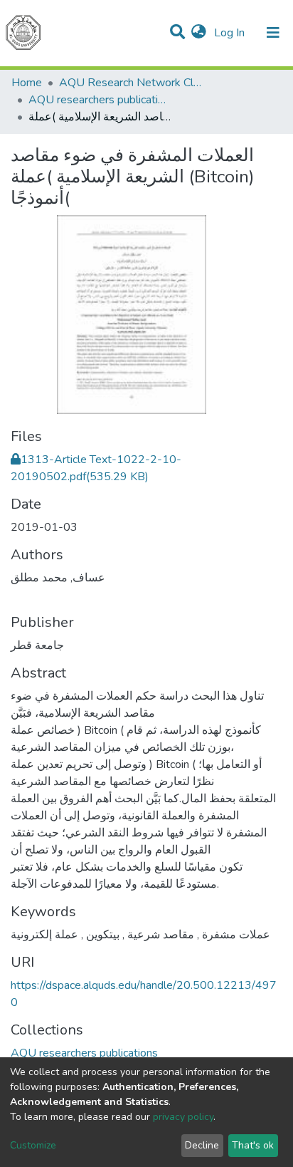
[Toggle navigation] (273, 33)
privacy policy (183, 1117)
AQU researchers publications (99, 100)
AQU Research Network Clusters (130, 82)
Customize (33, 1145)
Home (26, 82)
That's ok (253, 1145)
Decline (202, 1145)
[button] (198, 32)
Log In (230, 33)
